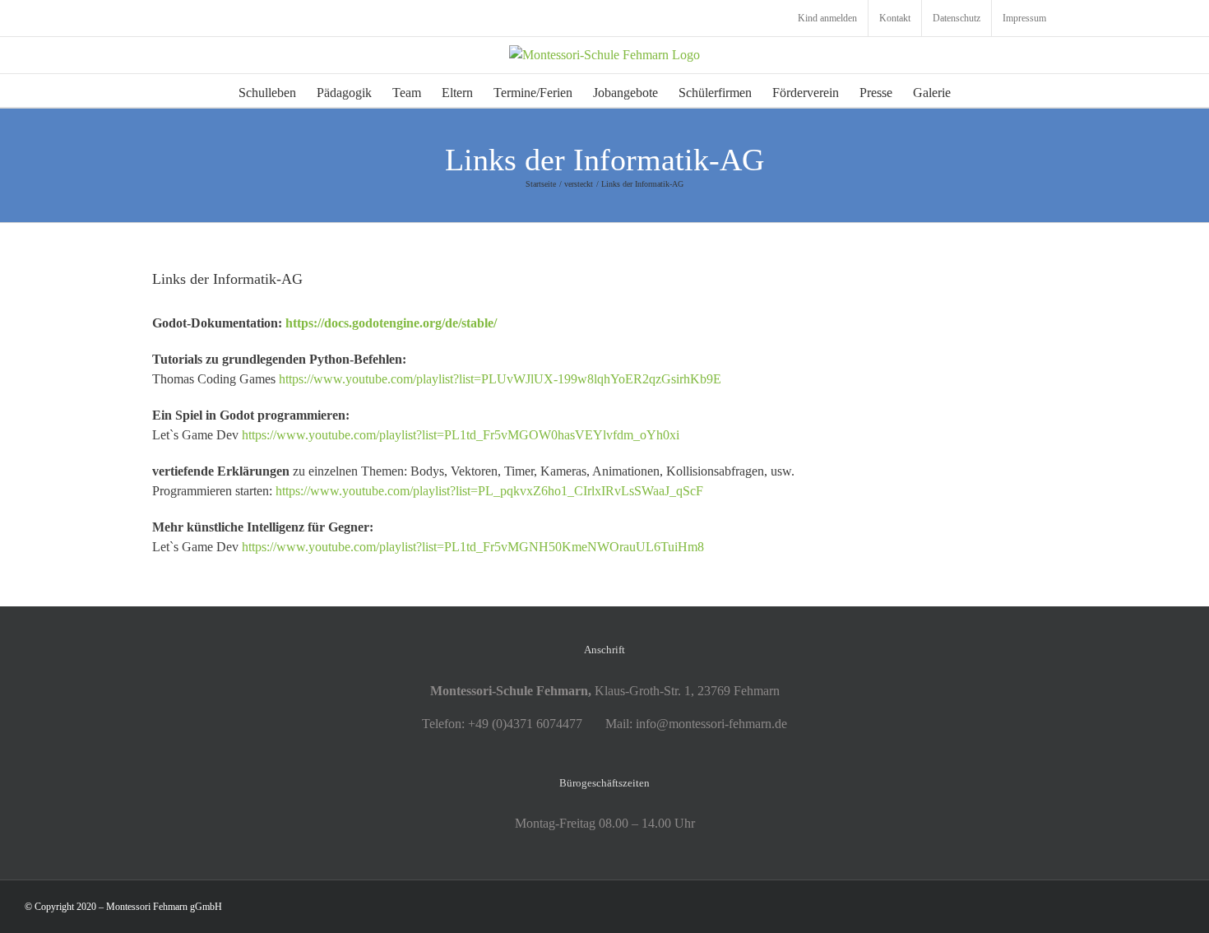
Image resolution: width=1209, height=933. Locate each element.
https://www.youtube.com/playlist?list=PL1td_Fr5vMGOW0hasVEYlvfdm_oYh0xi (460, 435)
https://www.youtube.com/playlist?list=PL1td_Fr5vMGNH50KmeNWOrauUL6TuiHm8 (473, 547)
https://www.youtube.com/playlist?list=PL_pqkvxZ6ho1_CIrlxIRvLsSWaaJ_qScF (489, 491)
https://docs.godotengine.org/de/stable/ (391, 323)
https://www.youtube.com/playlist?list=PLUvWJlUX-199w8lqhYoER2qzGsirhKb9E (500, 379)
